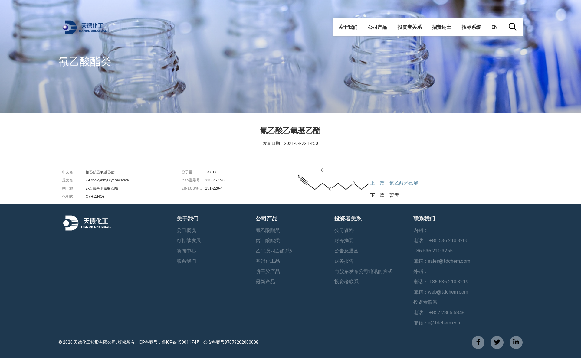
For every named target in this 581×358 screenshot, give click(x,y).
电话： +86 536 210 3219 (440, 282)
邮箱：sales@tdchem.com (441, 261)
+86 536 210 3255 (433, 251)
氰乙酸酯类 (268, 230)
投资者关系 (410, 27)
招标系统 (471, 27)
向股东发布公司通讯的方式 (363, 271)
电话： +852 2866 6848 (438, 312)
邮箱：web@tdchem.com (440, 292)
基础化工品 (268, 261)
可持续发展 (189, 240)
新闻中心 (186, 251)
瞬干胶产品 (268, 271)
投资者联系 (346, 282)
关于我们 (348, 27)
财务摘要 (344, 240)
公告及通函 (346, 251)
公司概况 (186, 230)
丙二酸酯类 (268, 240)
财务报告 (344, 261)
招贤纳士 (441, 27)
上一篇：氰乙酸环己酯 (394, 183)
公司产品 (377, 27)
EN (494, 27)
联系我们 (186, 261)
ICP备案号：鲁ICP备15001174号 (169, 342)
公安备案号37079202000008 (230, 342)
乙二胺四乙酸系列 (275, 251)
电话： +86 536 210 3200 (440, 240)
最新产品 (265, 282)
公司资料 (344, 230)
